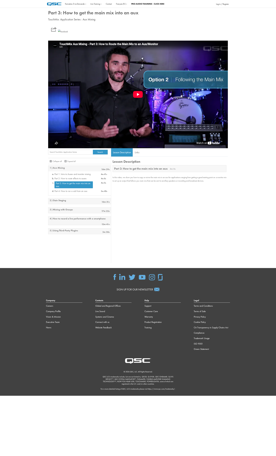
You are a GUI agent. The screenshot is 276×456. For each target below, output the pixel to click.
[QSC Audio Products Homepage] (138, 360)
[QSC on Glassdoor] (160, 276)
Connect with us (102, 322)
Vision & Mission (53, 316)
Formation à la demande (75, 4)
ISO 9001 (198, 343)
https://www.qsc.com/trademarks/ (161, 389)
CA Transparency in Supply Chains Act (211, 327)
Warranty (148, 316)
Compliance (199, 332)
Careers (49, 305)
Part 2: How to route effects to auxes (70, 178)
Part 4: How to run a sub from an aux (70, 191)
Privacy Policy (200, 316)
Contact (109, 4)
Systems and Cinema (104, 316)
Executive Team (53, 322)
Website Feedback (103, 327)
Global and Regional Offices (108, 305)
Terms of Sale (200, 311)
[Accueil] (54, 3)
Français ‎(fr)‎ (121, 4)
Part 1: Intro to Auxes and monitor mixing (72, 174)
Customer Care (151, 311)
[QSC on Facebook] (114, 276)
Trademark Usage (202, 338)
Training (148, 327)
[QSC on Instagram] (152, 276)
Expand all (71, 161)
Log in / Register (222, 4)
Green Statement (201, 349)
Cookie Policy (200, 322)
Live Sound (100, 311)
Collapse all (57, 161)
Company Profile (53, 311)
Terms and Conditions (203, 305)
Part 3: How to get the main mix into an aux (73, 185)
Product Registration (153, 322)
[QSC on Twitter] (132, 276)
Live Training (95, 4)
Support (147, 305)
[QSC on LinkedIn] (122, 276)
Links (137, 152)
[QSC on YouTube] (142, 276)
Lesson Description (122, 152)
